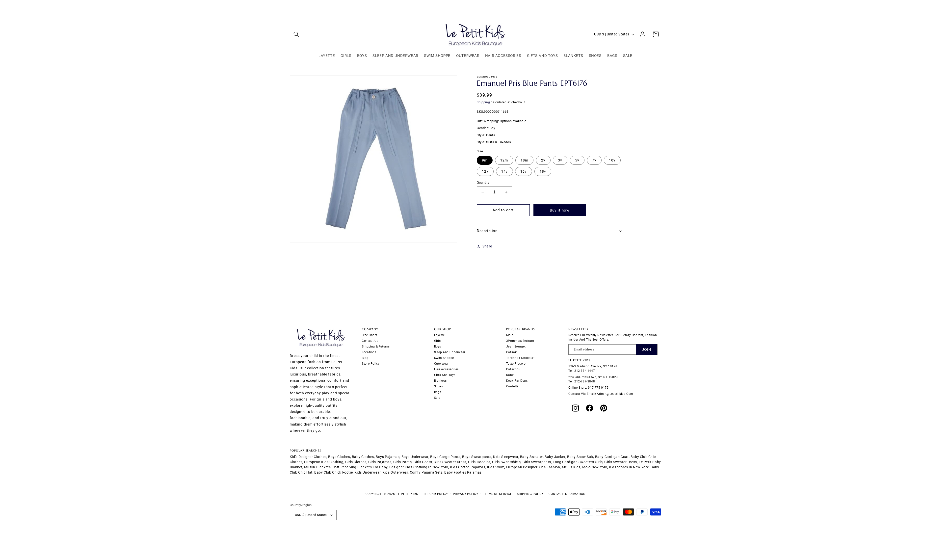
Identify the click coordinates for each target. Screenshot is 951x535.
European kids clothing (323, 462)
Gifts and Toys (444, 375)
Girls (437, 341)
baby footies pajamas (463, 472)
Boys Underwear (414, 457)
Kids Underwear (367, 472)
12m (504, 160)
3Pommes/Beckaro (520, 341)
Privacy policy (465, 494)
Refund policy (436, 494)
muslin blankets (317, 467)
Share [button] (487, 246)
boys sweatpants (476, 457)
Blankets (440, 380)
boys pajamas (387, 457)
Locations (369, 352)
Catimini (512, 352)
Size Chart (369, 335)
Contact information (567, 494)
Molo (509, 335)
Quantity (483, 182)
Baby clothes (363, 457)
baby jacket (555, 457)
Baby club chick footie (333, 472)
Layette (439, 335)
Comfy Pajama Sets (426, 472)
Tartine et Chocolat (520, 358)
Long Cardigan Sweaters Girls (578, 462)
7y (594, 160)
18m (524, 160)
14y (504, 171)
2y (543, 160)
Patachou (513, 369)
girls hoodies (479, 462)
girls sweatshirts (506, 462)
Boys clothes (339, 457)
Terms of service (497, 494)
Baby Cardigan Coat (612, 457)
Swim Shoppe (444, 358)
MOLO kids (571, 467)
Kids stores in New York (629, 467)
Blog (365, 358)
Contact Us (370, 341)
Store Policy (370, 363)
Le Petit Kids (407, 494)
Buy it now (559, 210)
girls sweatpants (537, 462)
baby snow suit (580, 457)
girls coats (423, 462)
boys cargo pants (445, 457)
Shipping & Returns (376, 346)
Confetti (512, 386)
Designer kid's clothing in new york (418, 467)
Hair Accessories (446, 369)
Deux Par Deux (517, 380)
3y (560, 160)
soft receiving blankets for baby (360, 467)
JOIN (646, 349)
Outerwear (441, 363)
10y (612, 160)
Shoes (438, 386)
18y (543, 171)
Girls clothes (356, 462)
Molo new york (594, 467)
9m (484, 160)
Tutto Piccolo (516, 363)
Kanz (510, 375)
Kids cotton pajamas (467, 467)
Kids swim (495, 467)
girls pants (402, 462)
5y (577, 160)
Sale (437, 398)
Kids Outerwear (395, 472)
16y (523, 171)
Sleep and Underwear (449, 352)
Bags (437, 392)
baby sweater (531, 457)
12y (485, 171)
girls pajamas (380, 462)
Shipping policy (530, 494)
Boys (437, 346)
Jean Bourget (516, 346)
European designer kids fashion (533, 467)
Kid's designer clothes (308, 457)
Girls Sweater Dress (620, 462)
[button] (296, 34)
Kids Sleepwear (505, 457)
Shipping (483, 102)
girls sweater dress (450, 462)
